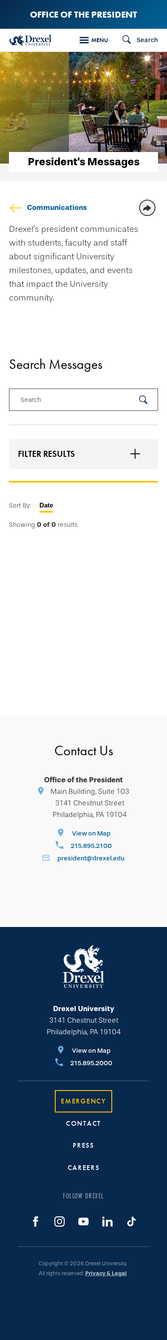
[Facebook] (35, 1221)
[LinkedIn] (107, 1221)
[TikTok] (131, 1221)
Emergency (83, 1101)
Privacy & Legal (106, 1273)
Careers (84, 1167)
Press (83, 1145)
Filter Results (46, 453)
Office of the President (83, 14)
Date (46, 505)
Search (31, 400)
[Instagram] (59, 1221)
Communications (57, 207)
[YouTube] (83, 1221)
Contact (83, 1123)
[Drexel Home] (30, 40)
